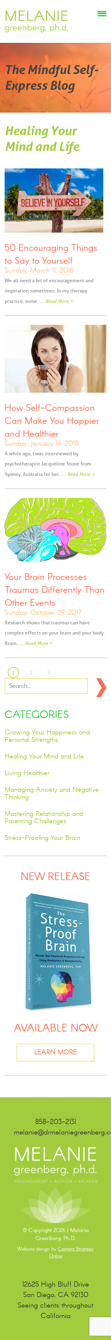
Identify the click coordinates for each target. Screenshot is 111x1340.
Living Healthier (27, 773)
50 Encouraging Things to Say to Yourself (51, 255)
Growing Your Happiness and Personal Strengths (47, 736)
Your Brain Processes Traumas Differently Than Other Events (55, 590)
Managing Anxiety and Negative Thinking (52, 793)
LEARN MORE (55, 1052)
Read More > (59, 301)
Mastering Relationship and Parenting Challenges (44, 817)
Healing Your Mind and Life (44, 756)
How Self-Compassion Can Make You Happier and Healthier (52, 421)
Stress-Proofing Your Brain (42, 838)
